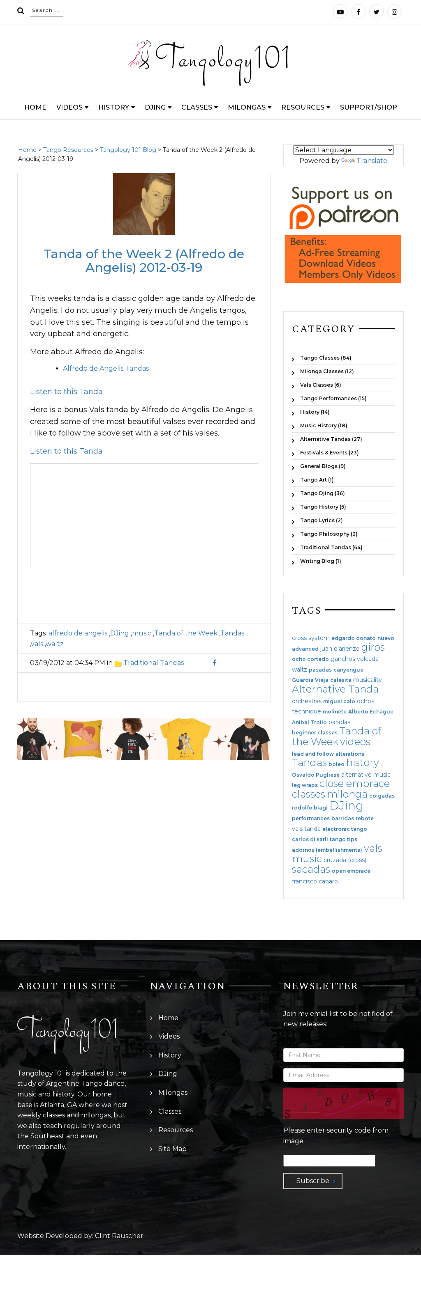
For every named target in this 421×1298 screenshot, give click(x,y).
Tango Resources (68, 150)
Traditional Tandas (153, 663)
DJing (155, 107)
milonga (347, 794)
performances (311, 818)
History (113, 107)
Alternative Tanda (335, 689)
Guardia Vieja (310, 680)
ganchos (343, 659)
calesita (341, 680)
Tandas (232, 633)
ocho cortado (310, 659)
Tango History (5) (323, 507)
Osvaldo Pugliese (316, 775)
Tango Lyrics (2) (321, 520)
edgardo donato (353, 638)
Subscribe (312, 1181)
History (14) (315, 412)
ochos (365, 701)
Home (35, 107)
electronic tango (344, 829)
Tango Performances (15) (333, 398)
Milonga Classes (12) (327, 371)
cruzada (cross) (345, 860)
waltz (55, 644)
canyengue (348, 669)
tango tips (343, 839)
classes (308, 794)
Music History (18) (323, 425)
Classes (196, 107)
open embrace (351, 871)
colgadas (382, 795)
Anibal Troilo (309, 722)
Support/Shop (368, 107)
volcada (368, 659)
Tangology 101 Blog (128, 150)
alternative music (366, 774)
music (141, 633)
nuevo (385, 638)
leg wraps (305, 785)
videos (355, 742)
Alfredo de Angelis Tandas (106, 368)
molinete (335, 711)
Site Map (172, 1149)
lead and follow (313, 754)
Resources (302, 107)
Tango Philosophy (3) (329, 534)
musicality (367, 680)
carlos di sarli (310, 839)
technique (306, 711)
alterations (349, 754)
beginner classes (315, 732)
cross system (311, 638)
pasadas (320, 669)
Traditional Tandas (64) (331, 547)
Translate (371, 161)
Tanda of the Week (185, 633)
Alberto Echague (370, 711)
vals (37, 644)
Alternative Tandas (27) (331, 439)
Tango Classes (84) (326, 358)
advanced (305, 649)
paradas (339, 722)
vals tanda (306, 829)
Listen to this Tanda (66, 391)
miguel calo (339, 701)
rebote (365, 818)
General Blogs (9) (323, 466)
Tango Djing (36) (322, 493)
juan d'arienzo (340, 648)
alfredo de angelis (78, 633)
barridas (342, 818)
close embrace (354, 783)
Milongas (247, 107)
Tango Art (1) (317, 480)
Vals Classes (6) (320, 385)
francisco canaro (315, 881)
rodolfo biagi (310, 807)
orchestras (307, 701)
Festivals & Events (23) (329, 452)
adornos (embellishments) (327, 850)
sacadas (311, 869)
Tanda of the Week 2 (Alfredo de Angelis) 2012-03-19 (144, 260)
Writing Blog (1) (320, 561)
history (362, 762)
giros (373, 647)
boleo (336, 764)
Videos (69, 107)
